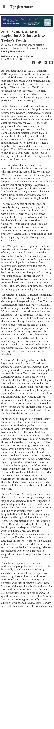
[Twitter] (39, 63)
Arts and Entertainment (20, 31)
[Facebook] (33, 63)
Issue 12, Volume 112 (11, 59)
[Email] (51, 63)
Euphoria (32, 246)
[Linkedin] (45, 63)
